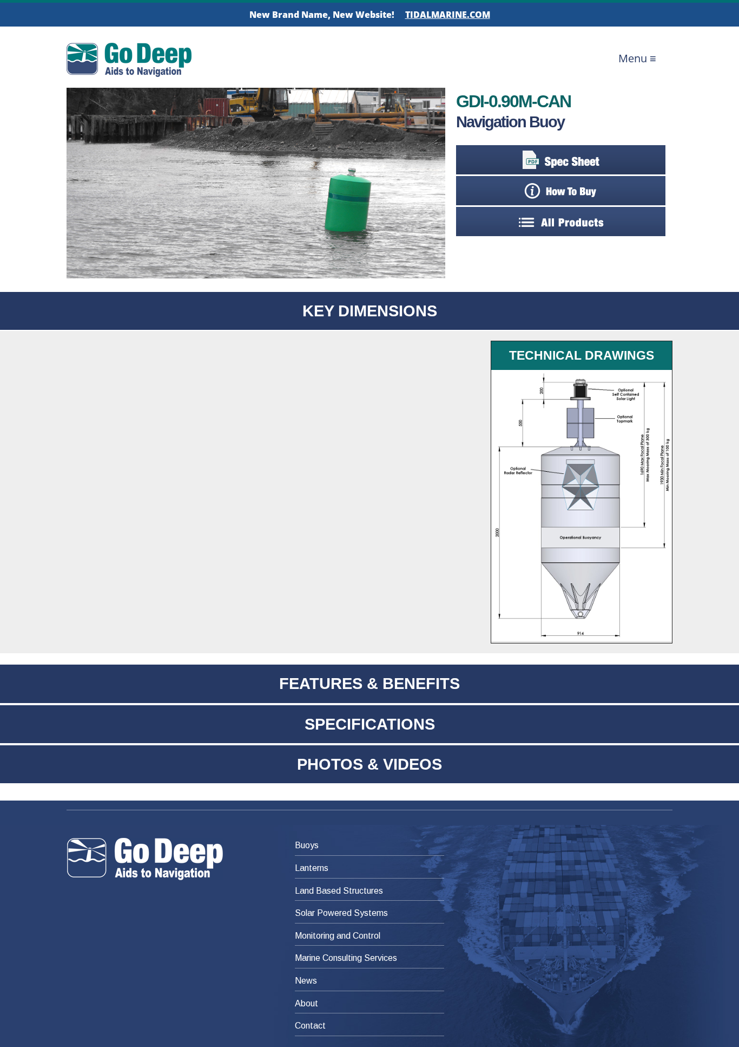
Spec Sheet (560, 159)
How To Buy (560, 190)
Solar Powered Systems (341, 913)
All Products (560, 221)
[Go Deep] (157, 859)
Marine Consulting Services (346, 958)
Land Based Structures (339, 890)
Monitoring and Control (337, 935)
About (306, 1003)
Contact (310, 1025)
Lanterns (311, 868)
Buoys (307, 845)
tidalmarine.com (447, 15)
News (306, 980)
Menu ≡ (637, 58)
